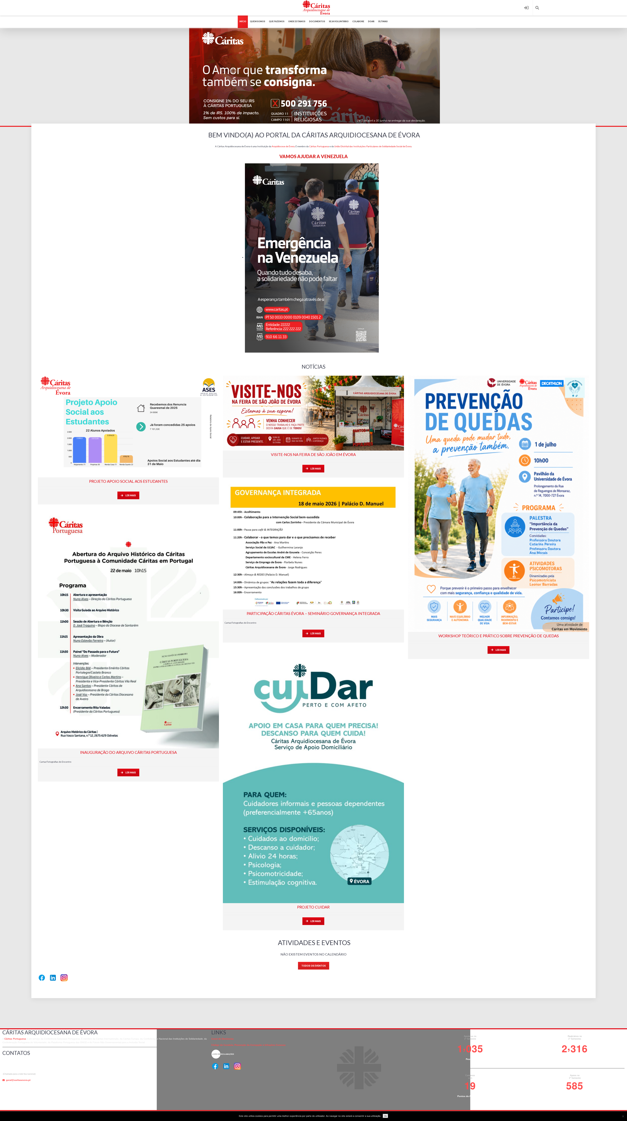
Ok (385, 1116)
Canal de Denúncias (222, 1038)
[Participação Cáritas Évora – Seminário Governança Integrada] (313, 546)
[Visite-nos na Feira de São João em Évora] (313, 413)
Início (242, 21)
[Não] (623, 1116)
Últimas (383, 21)
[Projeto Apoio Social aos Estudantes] (128, 427)
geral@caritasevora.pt (18, 1080)
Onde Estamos (296, 21)
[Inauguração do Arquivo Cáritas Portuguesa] (128, 629)
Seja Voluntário (339, 21)
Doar (371, 21)
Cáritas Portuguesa (319, 146)
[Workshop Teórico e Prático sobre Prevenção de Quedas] (498, 504)
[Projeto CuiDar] (313, 775)
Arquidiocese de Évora (283, 146)
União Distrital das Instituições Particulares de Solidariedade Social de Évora (372, 146)
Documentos (317, 21)
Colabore (358, 21)
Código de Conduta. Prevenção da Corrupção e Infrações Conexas (248, 1045)
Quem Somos (257, 21)
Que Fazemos (276, 21)
